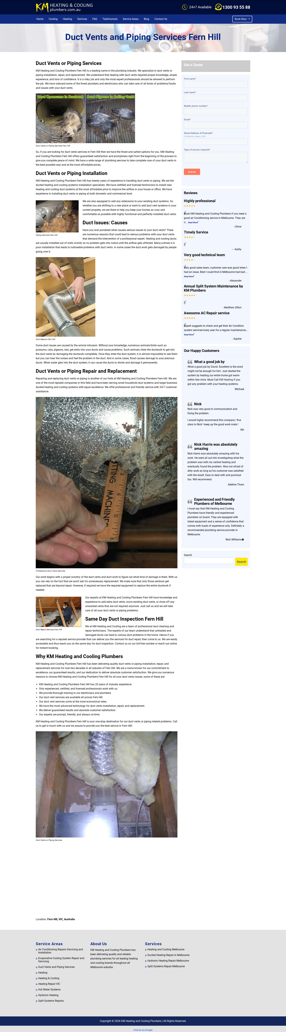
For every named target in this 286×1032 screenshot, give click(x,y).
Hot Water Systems (49, 989)
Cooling (53, 19)
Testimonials (110, 19)
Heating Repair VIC (49, 983)
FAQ (94, 19)
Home (39, 19)
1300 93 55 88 (236, 7)
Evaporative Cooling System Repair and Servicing (61, 960)
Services (82, 19)
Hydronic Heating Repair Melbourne (168, 960)
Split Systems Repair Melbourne (166, 966)
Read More (193, 222)
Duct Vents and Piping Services (56, 967)
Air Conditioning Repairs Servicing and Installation (60, 951)
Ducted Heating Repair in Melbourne (168, 955)
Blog (146, 19)
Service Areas (131, 19)
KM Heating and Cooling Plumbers (141, 1021)
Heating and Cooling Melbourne (165, 949)
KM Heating (225, 379)
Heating (67, 19)
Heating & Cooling (48, 978)
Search (188, 555)
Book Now (241, 19)
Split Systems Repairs (51, 1000)
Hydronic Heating (48, 995)
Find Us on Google (143, 1030)
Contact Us (160, 19)
